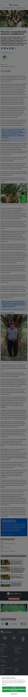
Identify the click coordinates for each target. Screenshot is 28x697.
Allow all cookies (14, 690)
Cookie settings (14, 693)
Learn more (4, 684)
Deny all (14, 687)
